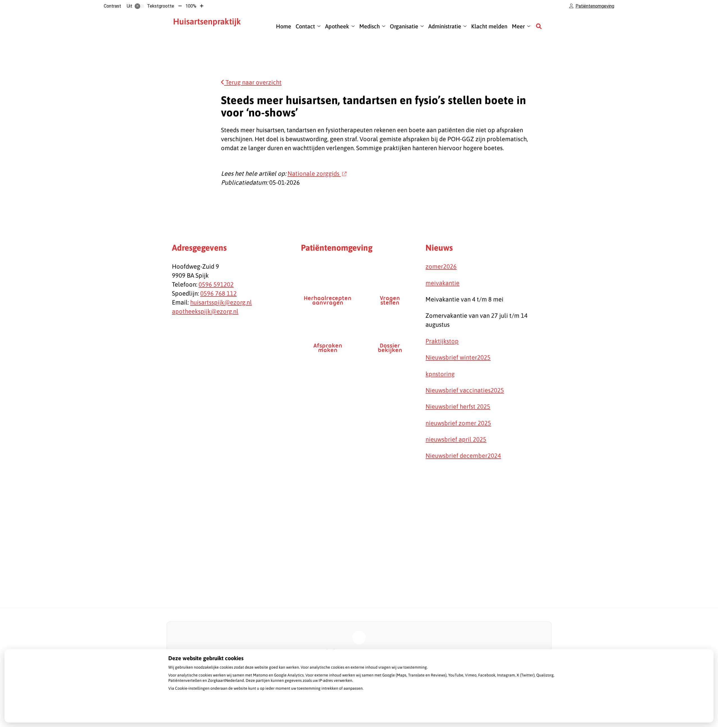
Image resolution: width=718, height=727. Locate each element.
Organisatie (404, 26)
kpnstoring (440, 374)
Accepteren (250, 709)
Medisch (369, 26)
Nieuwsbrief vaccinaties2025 (464, 390)
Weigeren (217, 709)
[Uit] (139, 6)
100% (190, 6)
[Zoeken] (539, 26)
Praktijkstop (442, 341)
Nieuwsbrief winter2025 (458, 357)
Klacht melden (489, 26)
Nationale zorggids (314, 173)
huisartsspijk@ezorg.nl (221, 302)
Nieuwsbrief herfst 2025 (457, 406)
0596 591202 (216, 284)
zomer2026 (441, 266)
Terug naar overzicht (253, 82)
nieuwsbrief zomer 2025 (458, 423)
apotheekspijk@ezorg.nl (205, 311)
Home (283, 26)
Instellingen (184, 709)
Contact (305, 26)
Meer (518, 26)
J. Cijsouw (210, 26)
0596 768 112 (218, 293)
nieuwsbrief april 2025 (455, 439)
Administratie (444, 26)
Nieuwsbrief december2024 (463, 455)
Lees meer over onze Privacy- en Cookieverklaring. (212, 696)
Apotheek (337, 26)
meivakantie (442, 283)
